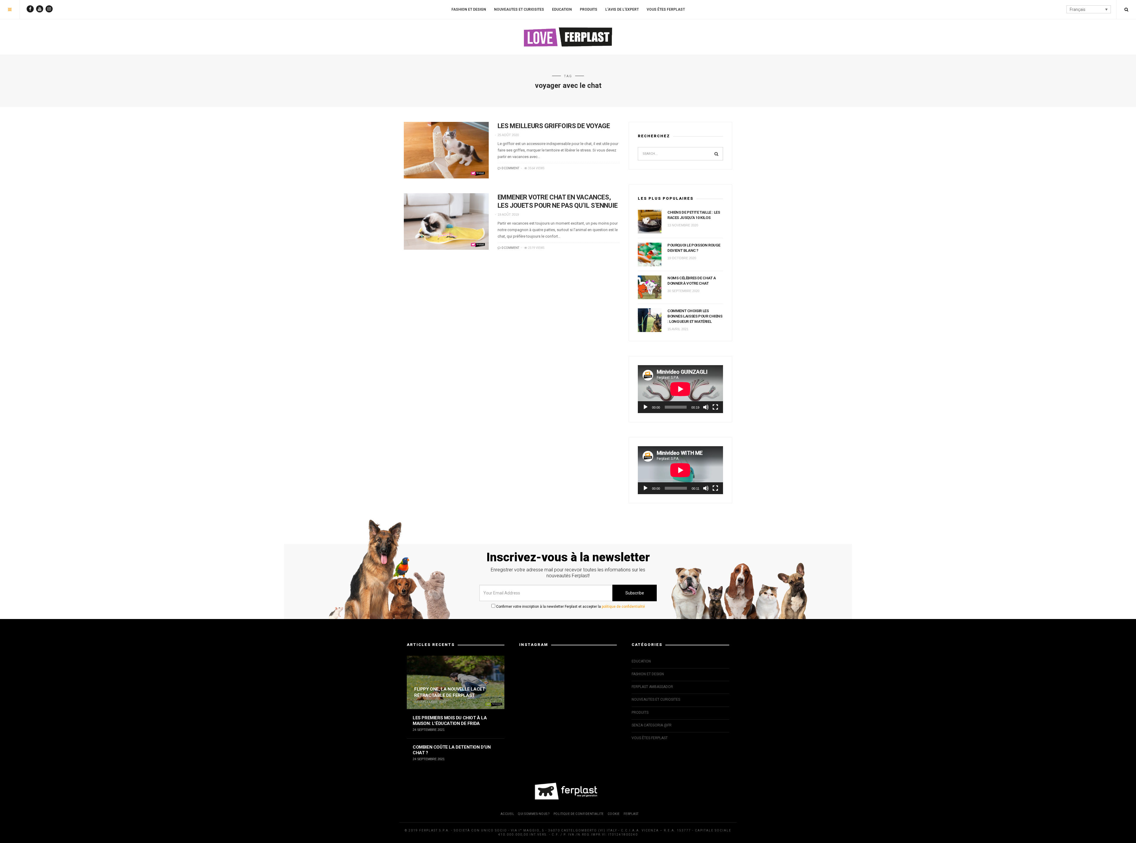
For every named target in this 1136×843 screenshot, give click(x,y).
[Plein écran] (715, 407)
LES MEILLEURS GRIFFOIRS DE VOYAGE (554, 126)
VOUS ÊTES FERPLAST (666, 9)
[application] (680, 389)
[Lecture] (645, 407)
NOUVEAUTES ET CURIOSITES (519, 9)
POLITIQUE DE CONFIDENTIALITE (579, 813)
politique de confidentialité (623, 607)
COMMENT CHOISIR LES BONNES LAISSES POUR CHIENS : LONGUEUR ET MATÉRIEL (694, 316)
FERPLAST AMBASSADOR (652, 687)
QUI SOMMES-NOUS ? (534, 813)
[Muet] (706, 407)
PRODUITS (588, 9)
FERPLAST (631, 813)
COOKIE (614, 813)
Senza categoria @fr (652, 725)
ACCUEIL (507, 813)
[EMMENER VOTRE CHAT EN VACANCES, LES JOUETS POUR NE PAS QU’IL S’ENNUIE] (446, 221)
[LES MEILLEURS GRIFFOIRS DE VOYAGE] (446, 150)
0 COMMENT (510, 168)
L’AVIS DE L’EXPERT (622, 9)
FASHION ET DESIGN (468, 9)
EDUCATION (562, 9)
